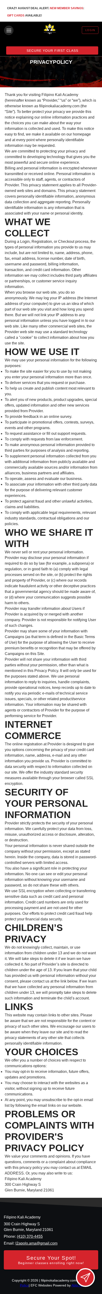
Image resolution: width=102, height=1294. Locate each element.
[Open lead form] (85, 1277)
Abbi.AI (76, 1285)
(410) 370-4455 (30, 1236)
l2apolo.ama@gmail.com (36, 1243)
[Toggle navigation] (9, 30)
